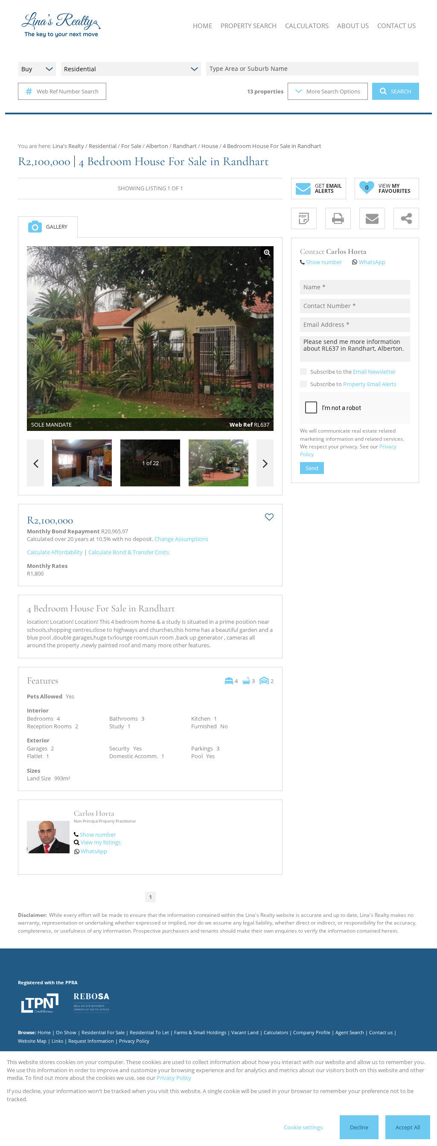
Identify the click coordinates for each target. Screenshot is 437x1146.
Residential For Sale (103, 1032)
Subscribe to (353, 384)
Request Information (91, 1041)
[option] (218, 463)
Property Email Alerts (369, 384)
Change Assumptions (181, 539)
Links (57, 1041)
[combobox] (314, 69)
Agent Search (349, 1032)
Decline (359, 1127)
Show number (98, 834)
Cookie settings (303, 1127)
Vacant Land (245, 1032)
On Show (66, 1032)
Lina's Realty (68, 146)
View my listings (101, 842)
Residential (103, 146)
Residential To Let (149, 1032)
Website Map (32, 1041)
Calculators (276, 1032)
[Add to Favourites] (269, 517)
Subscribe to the (353, 371)
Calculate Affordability (55, 552)
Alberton (157, 146)
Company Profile (311, 1032)
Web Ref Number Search (68, 91)
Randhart (185, 146)
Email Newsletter (374, 371)
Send (312, 468)
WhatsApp (94, 851)
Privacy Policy (134, 1041)
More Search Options (333, 91)
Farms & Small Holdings (200, 1032)
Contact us (381, 1032)
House (209, 146)
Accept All (408, 1127)
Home (44, 1032)
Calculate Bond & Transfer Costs (128, 552)
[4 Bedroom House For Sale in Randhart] (150, 338)
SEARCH (401, 91)
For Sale (131, 146)
